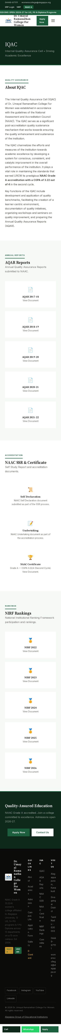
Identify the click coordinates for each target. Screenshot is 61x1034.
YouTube (40, 990)
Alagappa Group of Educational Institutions (26, 1017)
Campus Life (30, 916)
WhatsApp (28, 1029)
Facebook (11, 990)
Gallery (30, 943)
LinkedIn (11, 998)
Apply (45, 1029)
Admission (30, 903)
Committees (41, 943)
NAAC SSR (41, 897)
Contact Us (42, 832)
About (30, 879)
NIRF (19, 7)
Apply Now (42, 21)
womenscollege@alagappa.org (36, 2)
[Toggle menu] (53, 20)
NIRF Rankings (41, 930)
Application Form (30, 930)
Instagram (26, 990)
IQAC (42, 871)
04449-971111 (11, 2)
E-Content (30, 954)
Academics (30, 890)
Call (6, 1029)
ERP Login (9, 7)
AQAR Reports (41, 882)
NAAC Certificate (41, 913)
